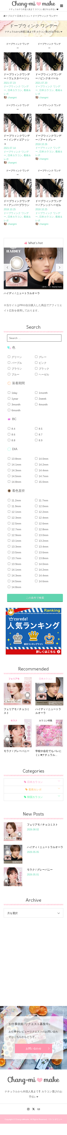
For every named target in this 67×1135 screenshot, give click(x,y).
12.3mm (16, 517)
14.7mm (43, 476)
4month (43, 404)
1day (14, 392)
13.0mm (43, 535)
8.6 (13, 434)
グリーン (16, 357)
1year (14, 398)
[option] (33, 271)
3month (15, 404)
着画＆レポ (35, 789)
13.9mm (16, 564)
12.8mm (43, 529)
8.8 (13, 440)
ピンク (42, 362)
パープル (16, 362)
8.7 (40, 434)
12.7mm (16, 529)
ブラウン (16, 368)
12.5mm (16, 523)
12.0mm (43, 506)
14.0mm (43, 458)
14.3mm (16, 470)
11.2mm (16, 500)
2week (42, 398)
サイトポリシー (55, 1119)
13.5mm (16, 552)
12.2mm (43, 511)
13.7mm (16, 558)
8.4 (13, 428)
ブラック (43, 368)
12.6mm (43, 523)
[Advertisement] (33, 959)
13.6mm (43, 552)
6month (15, 410)
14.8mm (16, 481)
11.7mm (43, 500)
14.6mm (43, 581)
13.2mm (43, 540)
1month (43, 392)
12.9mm (16, 535)
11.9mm (16, 506)
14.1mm (16, 464)
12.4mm (43, 517)
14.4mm (43, 470)
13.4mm (43, 546)
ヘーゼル (43, 374)
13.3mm (16, 546)
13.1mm (16, 540)
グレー (42, 357)
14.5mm (16, 476)
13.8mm (16, 458)
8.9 (40, 440)
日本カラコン (35, 781)
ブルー (15, 374)
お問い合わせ (33, 1048)
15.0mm (43, 481)
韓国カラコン (35, 796)
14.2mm (43, 464)
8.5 (40, 428)
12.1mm (16, 511)
